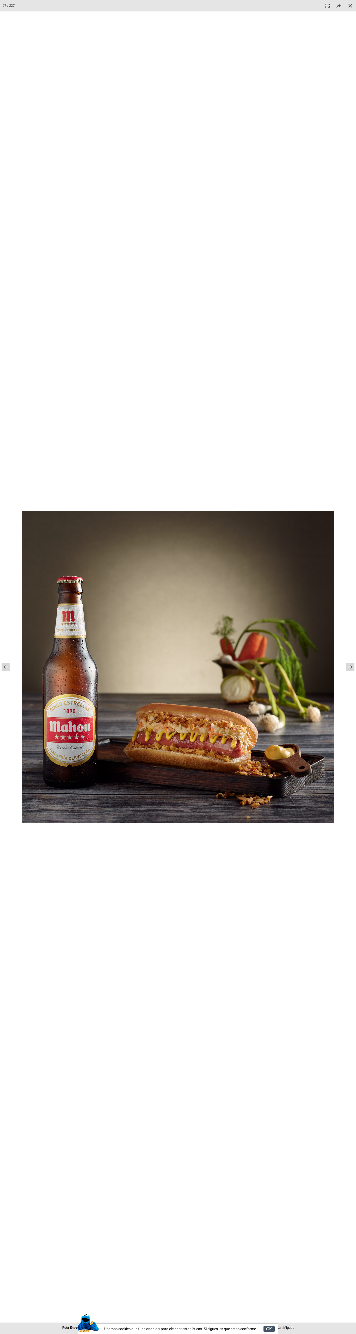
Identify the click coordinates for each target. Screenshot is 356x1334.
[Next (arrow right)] (347, 667)
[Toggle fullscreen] (327, 5)
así (157, 1329)
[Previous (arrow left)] (9, 667)
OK (269, 1329)
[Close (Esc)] (350, 5)
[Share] (339, 5)
